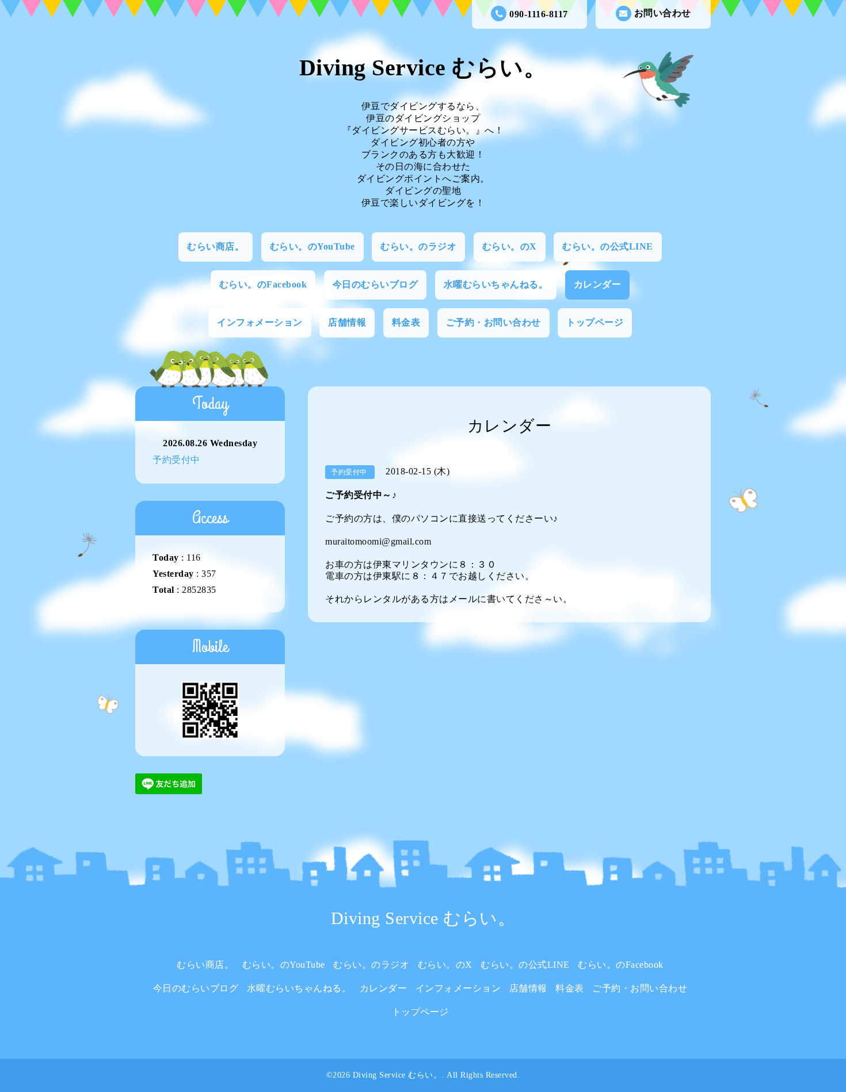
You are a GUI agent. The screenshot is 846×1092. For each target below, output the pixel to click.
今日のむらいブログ (375, 284)
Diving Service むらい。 (423, 68)
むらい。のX (509, 246)
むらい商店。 (215, 246)
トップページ (594, 322)
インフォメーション (260, 322)
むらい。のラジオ (418, 246)
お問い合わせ (662, 13)
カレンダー (598, 284)
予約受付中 (176, 460)
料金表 (406, 322)
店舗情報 (347, 322)
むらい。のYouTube (312, 246)
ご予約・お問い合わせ (493, 322)
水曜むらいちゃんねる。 (496, 284)
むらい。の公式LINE (607, 246)
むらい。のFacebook (263, 284)
